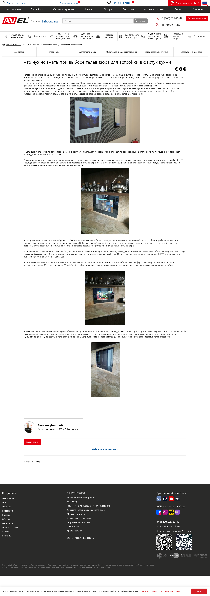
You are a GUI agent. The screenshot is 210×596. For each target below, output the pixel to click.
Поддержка (7, 510)
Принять (199, 591)
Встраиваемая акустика (78, 522)
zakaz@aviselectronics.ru (168, 526)
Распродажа (73, 526)
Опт (4, 502)
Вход (9, 3)
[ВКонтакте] (176, 69)
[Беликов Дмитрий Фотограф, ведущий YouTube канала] (53, 432)
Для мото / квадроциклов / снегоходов (86, 510)
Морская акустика (76, 514)
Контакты (7, 535)
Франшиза (7, 506)
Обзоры (6, 519)
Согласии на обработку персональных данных (160, 591)
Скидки (5, 531)
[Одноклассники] (180, 69)
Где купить (7, 523)
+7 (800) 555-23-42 (171, 18)
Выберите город (50, 21)
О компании (8, 498)
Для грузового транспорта (80, 518)
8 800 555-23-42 (169, 521)
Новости (6, 515)
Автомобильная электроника (81, 497)
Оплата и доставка (11, 527)
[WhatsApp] (184, 69)
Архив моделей (74, 530)
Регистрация (19, 3)
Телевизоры (73, 501)
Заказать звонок (197, 18)
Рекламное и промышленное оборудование (88, 505)
